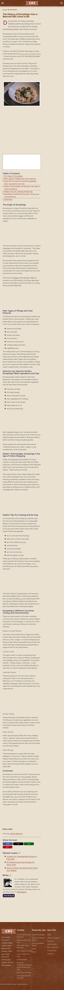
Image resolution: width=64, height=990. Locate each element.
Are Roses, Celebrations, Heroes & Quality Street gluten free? (24, 966)
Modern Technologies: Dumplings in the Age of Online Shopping (22, 187)
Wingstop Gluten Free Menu (24, 941)
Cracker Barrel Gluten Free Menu (24, 936)
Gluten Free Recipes (38, 935)
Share (7, 843)
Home (4, 9)
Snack (34, 952)
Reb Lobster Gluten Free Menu (23, 947)
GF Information (12, 9)
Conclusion (8, 199)
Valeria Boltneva (16, 834)
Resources (50, 941)
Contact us (50, 954)
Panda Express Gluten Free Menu (24, 977)
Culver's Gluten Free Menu (23, 955)
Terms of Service (52, 947)
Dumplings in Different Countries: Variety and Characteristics (21, 195)
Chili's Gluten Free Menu (24, 951)
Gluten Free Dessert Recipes (38, 939)
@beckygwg (21, 892)
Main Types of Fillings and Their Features (20, 179)
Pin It (7, 847)
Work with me (51, 944)
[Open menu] (2, 3)
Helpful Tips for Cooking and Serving (18, 192)
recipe (15, 278)
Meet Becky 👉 (9, 895)
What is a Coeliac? (53, 938)
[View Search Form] (61, 3)
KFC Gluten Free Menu (24, 972)
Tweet (18, 843)
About (49, 935)
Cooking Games (22, 959)
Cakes (34, 949)
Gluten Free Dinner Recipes (38, 944)
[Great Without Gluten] (32, 3)
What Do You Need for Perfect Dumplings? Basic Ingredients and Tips (20, 182)
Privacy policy (51, 950)
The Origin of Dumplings (13, 176)
